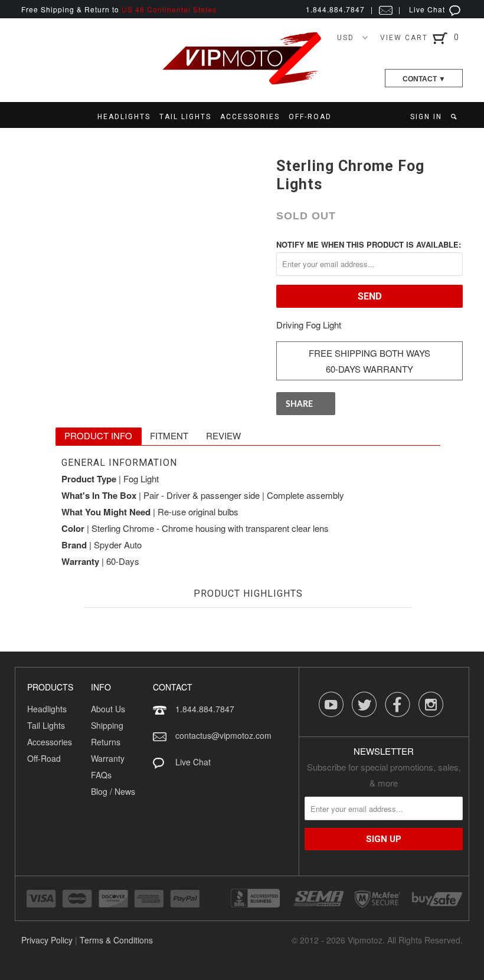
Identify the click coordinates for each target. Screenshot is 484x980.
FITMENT (169, 435)
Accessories (49, 742)
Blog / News (113, 791)
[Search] (455, 116)
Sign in (426, 117)
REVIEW (223, 435)
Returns (105, 742)
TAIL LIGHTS (185, 117)
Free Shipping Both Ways (369, 353)
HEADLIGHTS (124, 117)
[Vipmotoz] (242, 82)
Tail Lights (46, 725)
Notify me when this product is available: (368, 244)
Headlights (47, 709)
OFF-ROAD (310, 117)
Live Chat (428, 9)
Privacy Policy (47, 940)
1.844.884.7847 (204, 709)
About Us (108, 709)
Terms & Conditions (116, 940)
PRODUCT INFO (98, 435)
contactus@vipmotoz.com (223, 735)
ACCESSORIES (250, 117)
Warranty (108, 758)
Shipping (107, 725)
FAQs (101, 775)
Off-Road (44, 758)
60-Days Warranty (369, 369)
